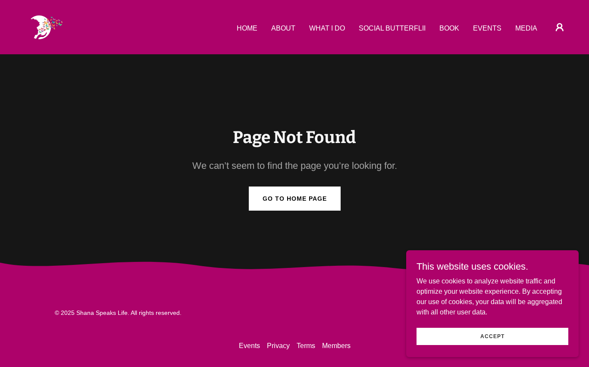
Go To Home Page (295, 198)
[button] (559, 27)
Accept (492, 336)
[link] (46, 26)
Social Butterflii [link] (392, 28)
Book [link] (449, 28)
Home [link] (247, 28)
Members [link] (336, 345)
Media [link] (526, 28)
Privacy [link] (278, 345)
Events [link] (487, 28)
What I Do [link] (327, 28)
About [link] (283, 28)
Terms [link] (306, 345)
